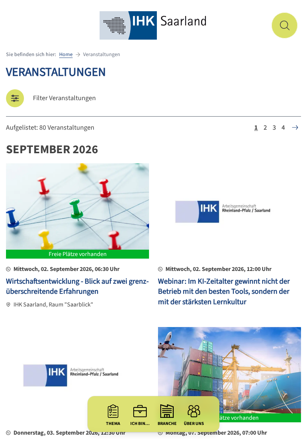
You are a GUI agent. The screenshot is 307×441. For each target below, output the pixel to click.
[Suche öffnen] (284, 25)
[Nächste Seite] (295, 127)
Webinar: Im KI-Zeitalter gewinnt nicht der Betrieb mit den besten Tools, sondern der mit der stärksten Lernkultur (224, 291)
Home (66, 54)
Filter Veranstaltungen (64, 98)
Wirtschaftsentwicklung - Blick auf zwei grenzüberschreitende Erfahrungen (77, 286)
